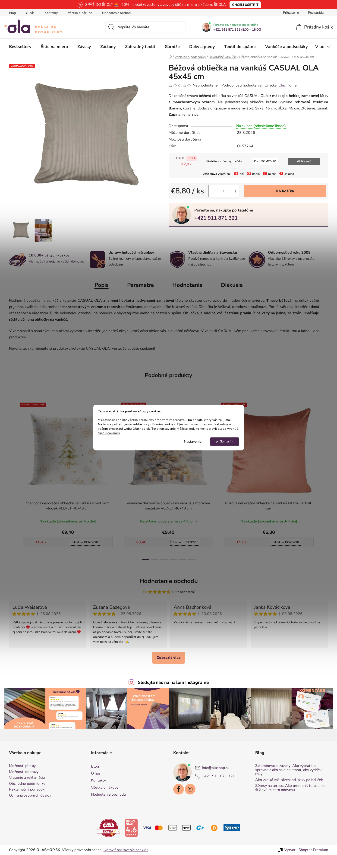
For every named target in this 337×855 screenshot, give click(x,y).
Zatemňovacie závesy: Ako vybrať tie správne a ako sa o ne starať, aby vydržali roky (289, 770)
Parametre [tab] (140, 285)
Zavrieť (200, 234)
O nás (30, 13)
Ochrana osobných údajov (30, 796)
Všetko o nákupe (80, 13)
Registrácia (316, 12)
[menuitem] (20, 46)
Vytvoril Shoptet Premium (306, 849)
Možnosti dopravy (23, 772)
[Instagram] (190, 789)
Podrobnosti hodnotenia (241, 85)
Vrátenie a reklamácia (27, 778)
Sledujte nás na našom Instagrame (173, 682)
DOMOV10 (265, 161)
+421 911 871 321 (216, 218)
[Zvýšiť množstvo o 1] (235, 191)
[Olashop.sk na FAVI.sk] (108, 827)
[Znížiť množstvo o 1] (212, 191)
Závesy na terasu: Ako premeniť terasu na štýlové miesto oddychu (289, 788)
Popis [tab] (101, 285)
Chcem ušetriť (245, 5)
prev (12, 480)
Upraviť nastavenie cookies (126, 849)
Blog (12, 13)
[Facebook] (178, 789)
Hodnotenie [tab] (187, 285)
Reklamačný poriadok (26, 790)
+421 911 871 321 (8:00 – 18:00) (237, 29)
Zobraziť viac (168, 657)
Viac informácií (109, 433)
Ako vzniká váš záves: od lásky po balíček (289, 780)
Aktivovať (304, 161)
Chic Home (287, 85)
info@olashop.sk (216, 767)
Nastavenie (193, 441)
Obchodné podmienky (27, 784)
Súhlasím (226, 441)
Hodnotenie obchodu (117, 13)
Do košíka (285, 191)
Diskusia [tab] (232, 285)
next (324, 480)
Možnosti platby (22, 766)
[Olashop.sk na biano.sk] (131, 827)
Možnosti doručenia (185, 139)
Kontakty (51, 13)
